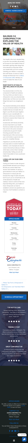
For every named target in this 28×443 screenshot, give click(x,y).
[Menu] (13, 440)
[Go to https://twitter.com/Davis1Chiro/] (13, 7)
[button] (14, 297)
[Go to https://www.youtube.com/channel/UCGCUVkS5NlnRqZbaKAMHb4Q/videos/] (15, 7)
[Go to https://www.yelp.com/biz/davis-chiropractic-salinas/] (17, 7)
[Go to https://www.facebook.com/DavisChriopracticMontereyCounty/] (10, 7)
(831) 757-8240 (14, 3)
